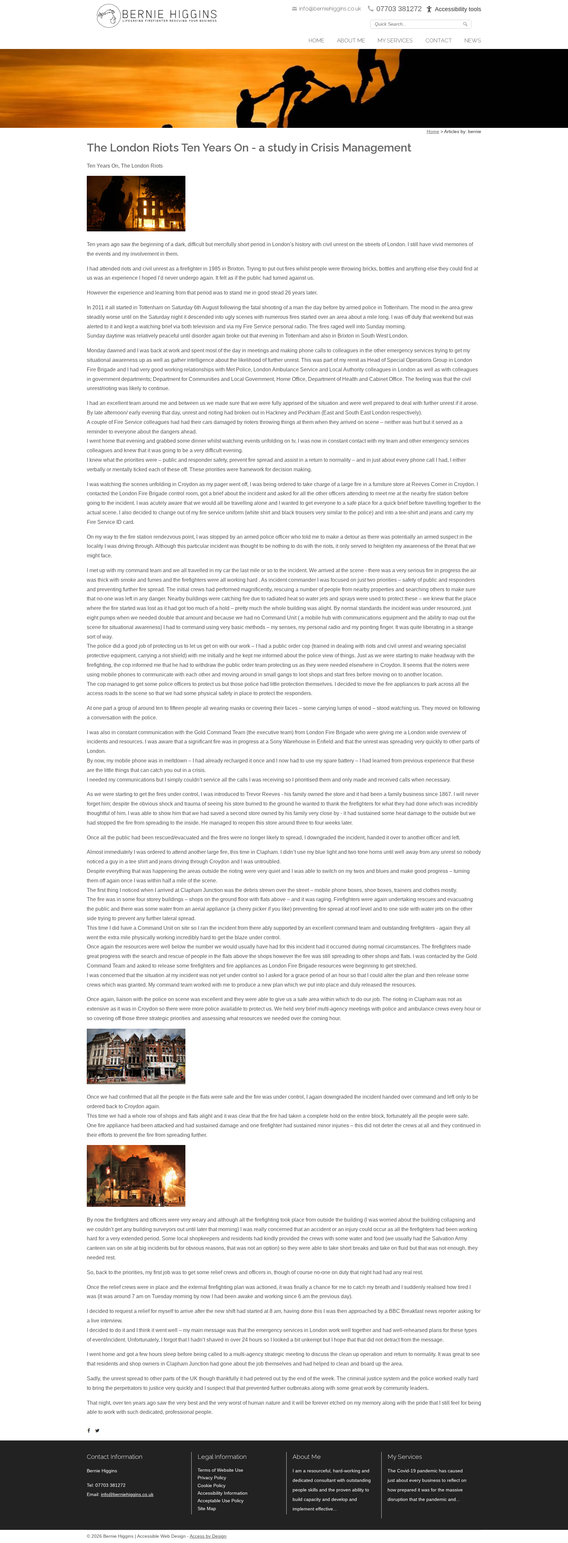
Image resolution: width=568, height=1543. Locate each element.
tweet (98, 1430)
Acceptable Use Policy (221, 1500)
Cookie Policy (211, 1485)
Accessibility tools (458, 9)
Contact (438, 40)
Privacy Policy (212, 1477)
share (90, 1430)
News (472, 40)
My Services (395, 40)
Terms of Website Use (220, 1470)
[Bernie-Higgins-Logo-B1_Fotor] (156, 17)
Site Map (207, 1508)
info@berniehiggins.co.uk (330, 8)
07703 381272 (399, 9)
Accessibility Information (223, 1493)
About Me (351, 40)
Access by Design (208, 1536)
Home (316, 40)
